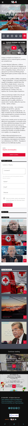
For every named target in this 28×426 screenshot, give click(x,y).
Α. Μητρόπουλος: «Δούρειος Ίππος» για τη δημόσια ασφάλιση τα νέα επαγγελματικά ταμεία (14, 332)
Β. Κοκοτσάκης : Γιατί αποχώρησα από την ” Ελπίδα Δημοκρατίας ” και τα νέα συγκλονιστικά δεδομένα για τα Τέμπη (14, 253)
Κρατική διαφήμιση (15, 399)
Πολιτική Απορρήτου (7, 401)
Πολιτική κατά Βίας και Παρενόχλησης (12, 403)
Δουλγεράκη (11, 9)
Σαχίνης (20, 221)
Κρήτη (18, 9)
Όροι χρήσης (5, 399)
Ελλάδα (9, 221)
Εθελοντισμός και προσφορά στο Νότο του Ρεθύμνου (14, 239)
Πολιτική (14, 221)
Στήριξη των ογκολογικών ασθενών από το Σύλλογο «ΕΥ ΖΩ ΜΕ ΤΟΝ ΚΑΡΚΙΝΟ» (14, 380)
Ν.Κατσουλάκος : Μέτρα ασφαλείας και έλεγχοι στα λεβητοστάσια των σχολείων (14, 360)
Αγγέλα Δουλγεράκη (16, 24)
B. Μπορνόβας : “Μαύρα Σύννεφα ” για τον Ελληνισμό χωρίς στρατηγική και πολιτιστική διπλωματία (14, 226)
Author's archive (14, 154)
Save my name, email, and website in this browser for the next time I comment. (15, 198)
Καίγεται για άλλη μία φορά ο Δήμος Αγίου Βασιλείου (14, 307)
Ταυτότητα (18, 401)
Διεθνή (4, 221)
